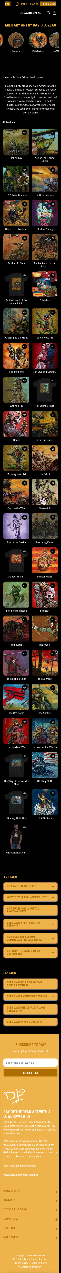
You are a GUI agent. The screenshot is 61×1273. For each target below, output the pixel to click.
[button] (5, 13)
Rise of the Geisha (16, 532)
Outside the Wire (16, 498)
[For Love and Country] (43, 350)
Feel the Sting (16, 365)
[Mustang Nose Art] (15, 449)
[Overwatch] (43, 483)
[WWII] (9, 40)
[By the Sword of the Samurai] (43, 244)
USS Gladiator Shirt (16, 834)
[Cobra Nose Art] (43, 316)
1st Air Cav (16, 157)
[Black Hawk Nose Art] (15, 211)
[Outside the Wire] (15, 483)
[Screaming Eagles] (43, 516)
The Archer (43, 631)
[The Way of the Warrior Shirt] (15, 749)
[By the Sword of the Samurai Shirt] (15, 280)
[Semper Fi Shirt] (15, 549)
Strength (43, 598)
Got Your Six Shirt (43, 399)
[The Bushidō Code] (15, 649)
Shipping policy (38, 1262)
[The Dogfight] (43, 649)
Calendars (43, 296)
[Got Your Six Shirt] (43, 383)
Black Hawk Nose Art (16, 226)
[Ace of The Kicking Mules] (43, 141)
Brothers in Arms (16, 260)
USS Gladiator (43, 801)
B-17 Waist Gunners (16, 193)
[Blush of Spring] (43, 211)
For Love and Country (43, 365)
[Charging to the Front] (15, 316)
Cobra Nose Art (43, 332)
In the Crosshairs (43, 432)
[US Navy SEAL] (43, 749)
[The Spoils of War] (15, 716)
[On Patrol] (43, 449)
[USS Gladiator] (43, 785)
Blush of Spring (43, 226)
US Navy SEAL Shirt (16, 801)
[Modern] (30, 40)
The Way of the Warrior (43, 731)
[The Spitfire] (43, 682)
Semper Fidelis (43, 565)
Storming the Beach (16, 598)
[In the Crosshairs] (43, 416)
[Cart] (53, 13)
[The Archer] (43, 616)
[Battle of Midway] (43, 177)
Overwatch (43, 498)
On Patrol (43, 465)
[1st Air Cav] (15, 141)
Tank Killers (16, 631)
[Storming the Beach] (15, 583)
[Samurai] (51, 40)
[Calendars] (43, 280)
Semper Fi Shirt (16, 565)
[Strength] (43, 583)
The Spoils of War (16, 731)
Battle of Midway (43, 193)
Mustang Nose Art (16, 465)
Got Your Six (15, 399)
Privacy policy (20, 1262)
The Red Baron (16, 698)
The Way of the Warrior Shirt (16, 767)
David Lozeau (38, 1255)
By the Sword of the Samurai (43, 261)
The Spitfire (43, 698)
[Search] (47, 13)
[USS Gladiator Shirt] (15, 819)
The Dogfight (43, 665)
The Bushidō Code (16, 665)
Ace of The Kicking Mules (43, 159)
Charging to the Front (16, 332)
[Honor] (15, 416)
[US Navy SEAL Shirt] (15, 785)
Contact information (29, 1266)
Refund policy (19, 1259)
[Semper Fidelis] (43, 549)
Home (6, 77)
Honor (16, 432)
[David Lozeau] (29, 13)
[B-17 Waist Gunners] (15, 177)
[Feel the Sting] (15, 350)
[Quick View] (23, 132)
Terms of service (38, 1259)
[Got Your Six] (15, 383)
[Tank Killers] (15, 616)
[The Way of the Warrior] (43, 716)
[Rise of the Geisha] (15, 516)
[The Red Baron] (15, 682)
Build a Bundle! (42, 3)
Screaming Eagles (43, 532)
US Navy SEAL (43, 765)
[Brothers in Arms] (15, 244)
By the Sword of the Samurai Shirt (16, 298)
